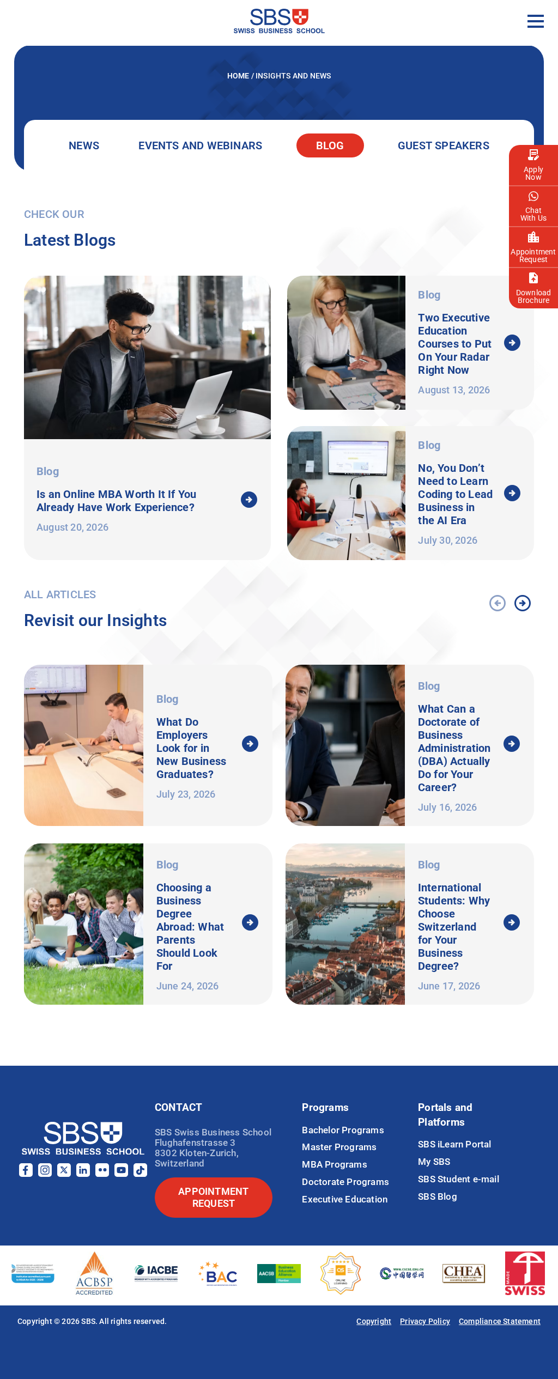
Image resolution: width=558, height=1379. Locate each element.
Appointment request (213, 1197)
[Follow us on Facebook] (26, 1174)
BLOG (330, 145)
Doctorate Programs (345, 1181)
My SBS (434, 1161)
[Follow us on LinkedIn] (83, 1174)
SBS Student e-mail (458, 1179)
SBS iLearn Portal (454, 1144)
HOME (239, 75)
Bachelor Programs (343, 1130)
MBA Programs (334, 1164)
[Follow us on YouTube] (121, 1174)
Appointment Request (533, 255)
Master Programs (339, 1146)
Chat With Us (533, 214)
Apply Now (533, 173)
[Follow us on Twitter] (64, 1174)
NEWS (84, 145)
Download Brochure (533, 296)
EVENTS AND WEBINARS (200, 145)
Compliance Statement (500, 1321)
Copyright (373, 1321)
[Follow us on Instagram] (45, 1174)
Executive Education (344, 1199)
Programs (325, 1107)
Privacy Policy (425, 1321)
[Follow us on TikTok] (140, 1174)
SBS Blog (437, 1196)
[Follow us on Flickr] (102, 1174)
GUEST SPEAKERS (443, 145)
